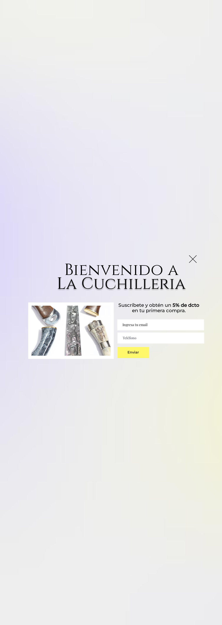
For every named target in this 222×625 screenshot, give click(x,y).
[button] (193, 259)
